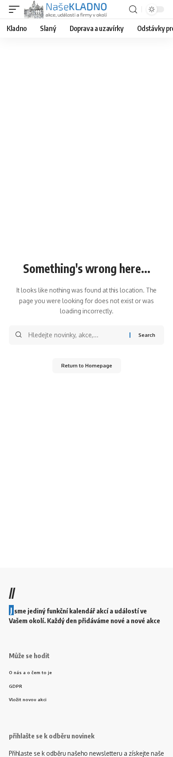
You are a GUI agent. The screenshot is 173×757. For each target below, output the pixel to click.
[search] (133, 9)
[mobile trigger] (16, 9)
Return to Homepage (86, 366)
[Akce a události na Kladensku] (66, 9)
